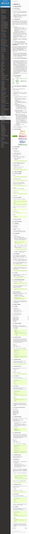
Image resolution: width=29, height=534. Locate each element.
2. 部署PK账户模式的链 (3, 49)
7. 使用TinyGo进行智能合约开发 (4, 28)
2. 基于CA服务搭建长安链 (3, 17)
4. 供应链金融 (2, 145)
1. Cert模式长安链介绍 (3, 16)
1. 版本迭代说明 (2, 138)
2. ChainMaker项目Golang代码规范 (4, 143)
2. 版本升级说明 (2, 139)
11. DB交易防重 (2, 73)
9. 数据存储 (2, 71)
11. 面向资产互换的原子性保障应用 (5, 103)
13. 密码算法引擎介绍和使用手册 (4, 75)
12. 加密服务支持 (3, 74)
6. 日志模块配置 (2, 87)
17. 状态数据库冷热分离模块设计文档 (5, 79)
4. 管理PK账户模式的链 (3, 51)
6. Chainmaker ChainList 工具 (4, 59)
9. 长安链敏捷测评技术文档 (4, 101)
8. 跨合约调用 (2, 29)
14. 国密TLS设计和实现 (3, 76)
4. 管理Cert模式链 (3, 19)
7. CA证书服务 (2, 60)
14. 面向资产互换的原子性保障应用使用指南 (5, 122)
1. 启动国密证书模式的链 (3, 39)
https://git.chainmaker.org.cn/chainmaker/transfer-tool (20, 378)
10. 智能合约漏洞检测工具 (4, 31)
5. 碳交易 (2, 146)
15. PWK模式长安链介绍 (3, 77)
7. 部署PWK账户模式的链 (3, 88)
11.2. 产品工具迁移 (3, 118)
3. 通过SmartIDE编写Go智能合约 (4, 24)
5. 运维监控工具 (2, 58)
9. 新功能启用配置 (3, 90)
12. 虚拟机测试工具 (3, 120)
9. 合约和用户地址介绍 (3, 30)
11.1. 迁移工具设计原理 (3, 117)
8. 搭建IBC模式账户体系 (3, 89)
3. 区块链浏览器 (2, 56)
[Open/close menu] (0, 116)
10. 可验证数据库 (3, 102)
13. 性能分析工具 (3, 121)
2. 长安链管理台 (2, 55)
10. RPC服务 (2, 72)
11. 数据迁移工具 (3, 116)
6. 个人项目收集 (2, 147)
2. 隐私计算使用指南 (3, 126)
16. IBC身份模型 (2, 78)
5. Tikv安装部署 (2, 86)
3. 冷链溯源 (2, 144)
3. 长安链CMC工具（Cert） (4, 18)
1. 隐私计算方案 (2, 125)
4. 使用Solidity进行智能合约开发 (4, 25)
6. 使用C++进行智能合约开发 (4, 27)
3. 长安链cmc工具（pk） (3, 50)
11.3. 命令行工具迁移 (3, 119)
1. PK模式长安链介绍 (3, 48)
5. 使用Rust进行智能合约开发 (4, 26)
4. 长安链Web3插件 (3, 57)
